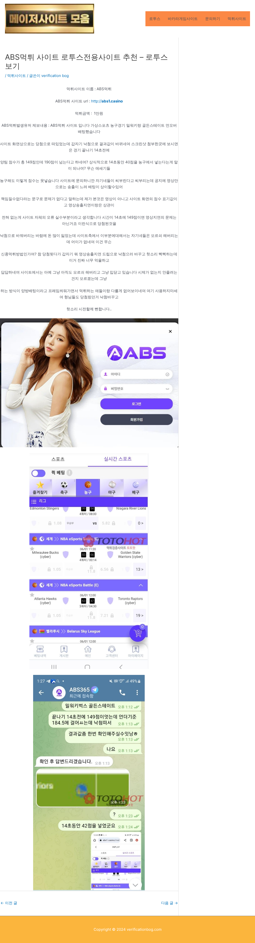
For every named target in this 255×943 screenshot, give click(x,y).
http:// (107, 101)
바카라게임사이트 (183, 18)
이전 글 (8, 903)
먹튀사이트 (237, 18)
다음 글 (169, 903)
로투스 (154, 18)
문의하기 (212, 18)
